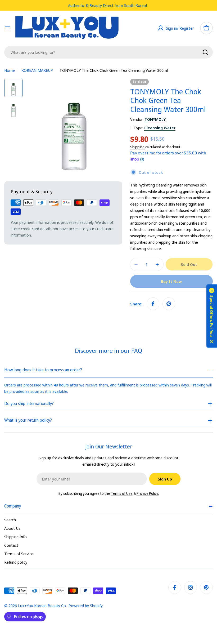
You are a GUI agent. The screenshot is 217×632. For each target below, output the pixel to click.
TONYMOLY (155, 119)
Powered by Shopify (86, 605)
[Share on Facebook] (153, 303)
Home (9, 70)
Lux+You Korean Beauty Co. (42, 605)
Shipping (137, 147)
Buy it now (171, 281)
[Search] (205, 52)
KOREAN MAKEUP (37, 70)
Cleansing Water (159, 127)
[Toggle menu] (7, 28)
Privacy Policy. (148, 493)
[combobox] (108, 52)
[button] (211, 316)
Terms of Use (122, 493)
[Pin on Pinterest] (168, 303)
